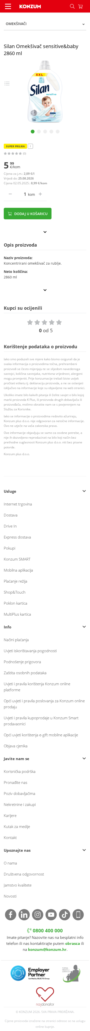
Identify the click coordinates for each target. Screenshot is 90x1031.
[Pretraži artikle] (72, 6)
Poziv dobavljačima (19, 793)
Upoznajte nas (17, 850)
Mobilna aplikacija (18, 570)
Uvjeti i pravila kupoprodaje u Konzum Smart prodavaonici (41, 720)
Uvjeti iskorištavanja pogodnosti (30, 650)
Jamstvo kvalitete (18, 885)
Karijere (10, 815)
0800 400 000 (47, 930)
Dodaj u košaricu (30, 213)
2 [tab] (39, 131)
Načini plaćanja (16, 639)
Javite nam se (16, 758)
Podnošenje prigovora (22, 661)
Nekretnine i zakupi (20, 804)
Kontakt (10, 837)
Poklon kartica (15, 603)
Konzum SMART (17, 559)
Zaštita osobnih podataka (25, 672)
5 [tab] (58, 131)
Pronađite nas (15, 782)
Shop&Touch (15, 592)
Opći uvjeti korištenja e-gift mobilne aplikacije (41, 734)
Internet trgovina (18, 503)
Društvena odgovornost (24, 874)
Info (7, 626)
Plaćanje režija (15, 581)
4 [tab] (51, 131)
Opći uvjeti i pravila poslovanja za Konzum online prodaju (44, 703)
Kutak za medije (17, 826)
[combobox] (45, 24)
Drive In (10, 526)
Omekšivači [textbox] (16, 23)
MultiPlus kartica (17, 614)
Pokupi (9, 548)
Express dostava (17, 537)
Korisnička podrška (20, 771)
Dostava (11, 515)
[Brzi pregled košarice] (84, 6)
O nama (10, 863)
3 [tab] (45, 131)
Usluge (10, 491)
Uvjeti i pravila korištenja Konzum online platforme (37, 686)
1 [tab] (32, 131)
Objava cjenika (16, 745)
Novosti (10, 896)
